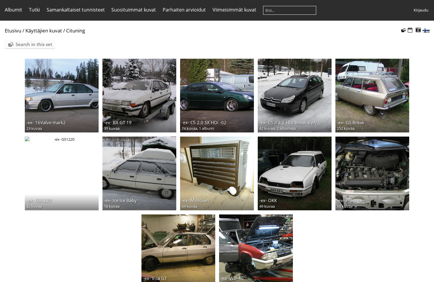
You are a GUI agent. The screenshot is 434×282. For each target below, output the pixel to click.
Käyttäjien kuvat (43, 30)
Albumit (13, 9)
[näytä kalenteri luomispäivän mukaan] (418, 30)
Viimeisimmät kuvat (234, 9)
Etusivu (13, 30)
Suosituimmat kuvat (133, 9)
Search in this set (34, 44)
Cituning (75, 30)
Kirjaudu (421, 10)
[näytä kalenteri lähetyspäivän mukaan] (410, 30)
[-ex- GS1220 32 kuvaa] (62, 139)
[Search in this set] (403, 30)
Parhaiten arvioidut (184, 9)
